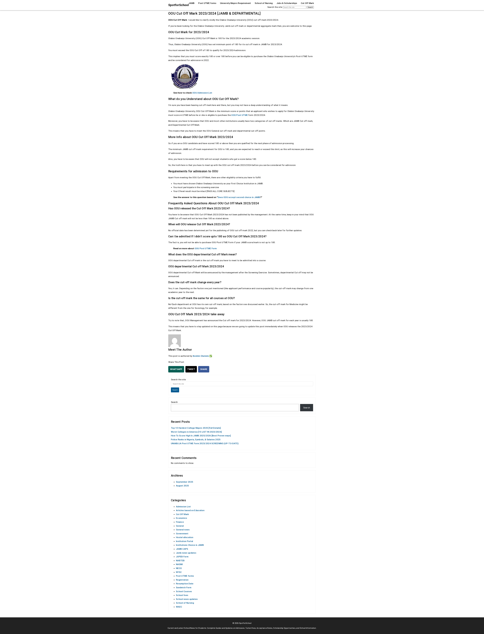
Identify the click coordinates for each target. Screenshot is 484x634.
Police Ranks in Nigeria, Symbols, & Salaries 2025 (196, 439)
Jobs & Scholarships (287, 3)
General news (183, 529)
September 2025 (184, 482)
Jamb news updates (186, 553)
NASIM (179, 564)
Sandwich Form (183, 587)
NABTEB (180, 560)
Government (182, 533)
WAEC (179, 607)
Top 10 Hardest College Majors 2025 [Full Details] (196, 428)
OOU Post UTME (239, 115)
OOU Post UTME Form (206, 248)
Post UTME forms (207, 3)
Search (310, 7)
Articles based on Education (190, 510)
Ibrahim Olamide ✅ (202, 356)
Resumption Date (184, 583)
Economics (181, 518)
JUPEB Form (182, 556)
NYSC (179, 572)
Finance (180, 522)
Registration (182, 580)
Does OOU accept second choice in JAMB (239, 197)
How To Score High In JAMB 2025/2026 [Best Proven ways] (201, 435)
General (180, 526)
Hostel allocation (184, 537)
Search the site (274, 7)
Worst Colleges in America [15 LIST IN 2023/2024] (196, 432)
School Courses (184, 591)
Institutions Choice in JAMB (190, 545)
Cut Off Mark (307, 3)
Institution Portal (184, 541)
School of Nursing (264, 3)
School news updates (187, 599)
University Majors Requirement (235, 3)
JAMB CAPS (182, 549)
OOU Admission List (202, 93)
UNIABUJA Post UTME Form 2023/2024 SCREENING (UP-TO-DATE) (205, 443)
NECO (179, 568)
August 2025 (182, 485)
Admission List (183, 506)
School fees (182, 595)
